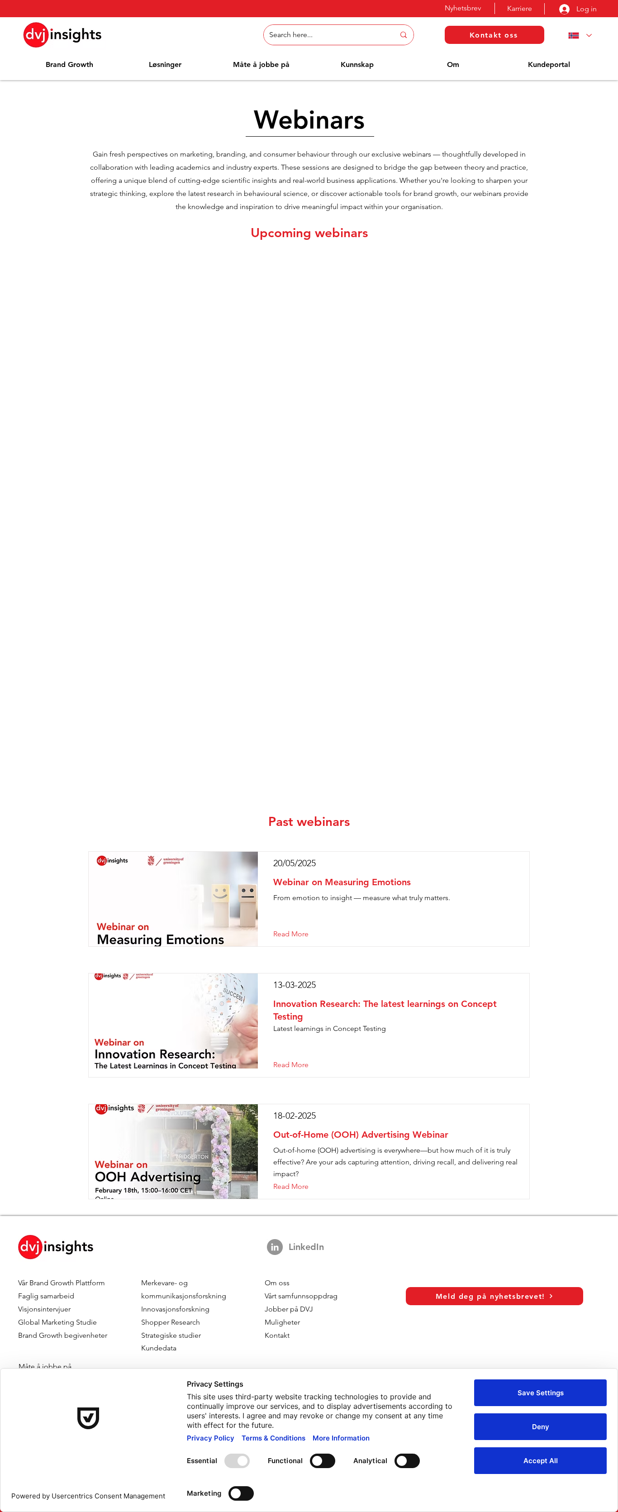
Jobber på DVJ (289, 1309)
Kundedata (158, 1348)
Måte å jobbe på (45, 1366)
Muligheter (282, 1322)
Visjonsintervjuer (44, 1309)
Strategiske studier (171, 1335)
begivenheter (85, 1335)
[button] (69, 64)
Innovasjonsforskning (175, 1309)
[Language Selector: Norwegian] (578, 35)
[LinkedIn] (275, 1247)
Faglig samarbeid (46, 1296)
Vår (23, 1282)
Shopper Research (170, 1322)
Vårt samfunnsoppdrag (301, 1296)
